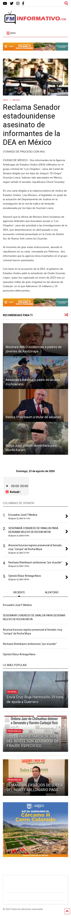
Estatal (12, 692)
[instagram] (17, 3)
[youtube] (5, 3)
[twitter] (11, 3)
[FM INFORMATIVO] (35, 23)
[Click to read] (35, 339)
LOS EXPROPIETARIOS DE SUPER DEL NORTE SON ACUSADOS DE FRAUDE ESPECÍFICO (34, 741)
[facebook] (23, 3)
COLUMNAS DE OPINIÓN (18, 503)
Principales (14, 731)
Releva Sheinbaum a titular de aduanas (33, 417)
